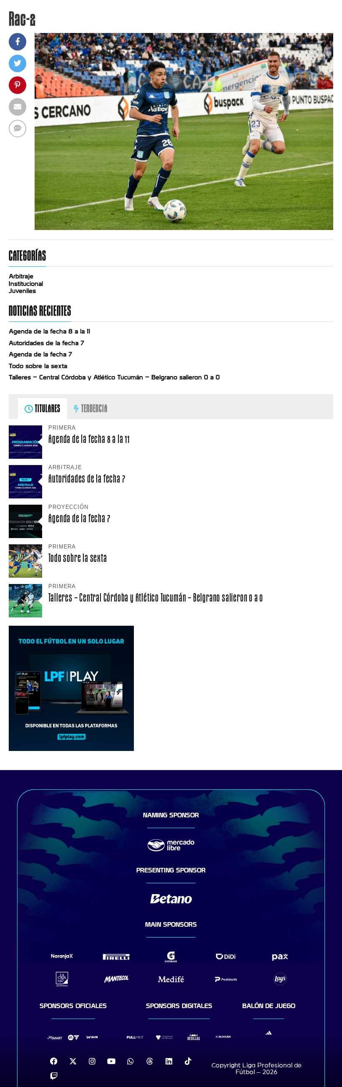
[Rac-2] (184, 228)
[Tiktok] (188, 1061)
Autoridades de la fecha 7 (46, 343)
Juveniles (22, 291)
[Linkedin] (168, 1061)
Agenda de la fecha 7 (40, 354)
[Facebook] (53, 1061)
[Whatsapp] (130, 1061)
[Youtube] (111, 1061)
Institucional (26, 284)
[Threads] (149, 1061)
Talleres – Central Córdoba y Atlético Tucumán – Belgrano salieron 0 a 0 (114, 377)
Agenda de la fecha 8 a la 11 (49, 331)
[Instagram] (92, 1061)
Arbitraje (21, 276)
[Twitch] (53, 1076)
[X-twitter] (72, 1061)
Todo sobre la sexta (38, 366)
